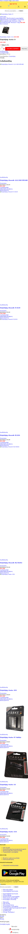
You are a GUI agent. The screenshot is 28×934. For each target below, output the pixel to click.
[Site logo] (11, 8)
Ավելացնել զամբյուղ (13, 48)
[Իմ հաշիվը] (18, 6)
